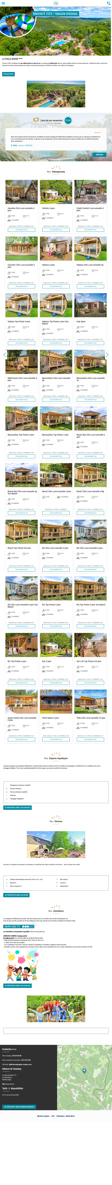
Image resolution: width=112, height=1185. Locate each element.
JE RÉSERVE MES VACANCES (17, 808)
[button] (107, 354)
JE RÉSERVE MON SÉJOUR (16, 895)
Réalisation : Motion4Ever (66, 1116)
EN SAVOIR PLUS (22, 230)
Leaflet (103, 1109)
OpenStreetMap (108, 1109)
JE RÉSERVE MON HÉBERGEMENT (19, 1107)
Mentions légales (43, 1116)
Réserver (8, 74)
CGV (53, 1116)
